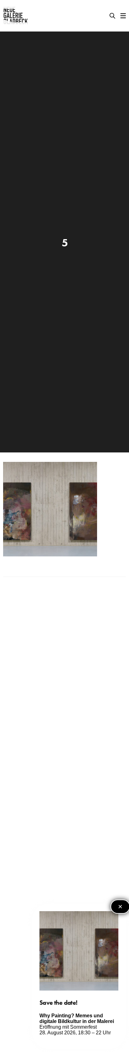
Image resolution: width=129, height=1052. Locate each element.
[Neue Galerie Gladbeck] (15, 15)
